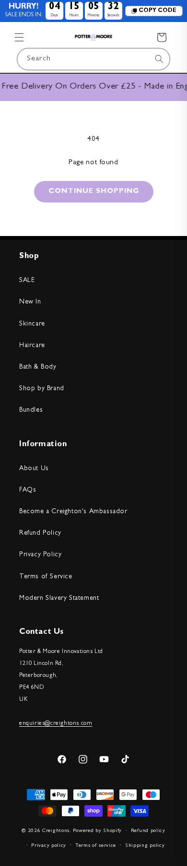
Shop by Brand (41, 388)
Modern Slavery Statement (59, 598)
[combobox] (93, 59)
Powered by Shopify (97, 830)
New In (30, 302)
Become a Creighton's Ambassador (73, 511)
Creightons (56, 830)
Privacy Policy (40, 554)
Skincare (32, 324)
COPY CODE (157, 11)
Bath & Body (38, 367)
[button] (19, 37)
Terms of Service (45, 577)
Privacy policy (48, 845)
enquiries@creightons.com (55, 723)
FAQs (27, 490)
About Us (34, 468)
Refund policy (148, 830)
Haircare (32, 345)
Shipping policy (145, 845)
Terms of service (95, 845)
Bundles (31, 410)
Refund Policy (40, 533)
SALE (27, 280)
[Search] (159, 58)
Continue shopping (93, 191)
